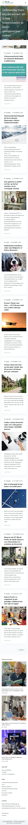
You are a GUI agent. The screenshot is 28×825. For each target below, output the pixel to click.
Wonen (7, 242)
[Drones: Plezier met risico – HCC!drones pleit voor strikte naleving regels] (14, 322)
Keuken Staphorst (7, 786)
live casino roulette (7, 793)
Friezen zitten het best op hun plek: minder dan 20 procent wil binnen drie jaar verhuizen (13, 368)
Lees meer (8, 104)
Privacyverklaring (6, 770)
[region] (14, 22)
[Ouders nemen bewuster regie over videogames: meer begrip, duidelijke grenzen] (14, 441)
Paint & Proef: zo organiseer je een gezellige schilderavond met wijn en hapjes (13, 600)
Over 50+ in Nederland (8, 774)
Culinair (8, 593)
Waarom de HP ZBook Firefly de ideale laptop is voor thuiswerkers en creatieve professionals (14, 540)
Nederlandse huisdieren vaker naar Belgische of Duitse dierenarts (13, 248)
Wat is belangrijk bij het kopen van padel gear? (13, 485)
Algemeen (8, 53)
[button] (14, 22)
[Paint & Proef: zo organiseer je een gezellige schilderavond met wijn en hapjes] (14, 616)
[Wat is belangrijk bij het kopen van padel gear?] (14, 498)
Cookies (4, 772)
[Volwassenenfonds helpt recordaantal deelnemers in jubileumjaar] (14, 73)
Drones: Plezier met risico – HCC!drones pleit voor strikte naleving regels (14, 306)
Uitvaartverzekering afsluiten (10, 782)
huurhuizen (4, 795)
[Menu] (25, 2)
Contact (4, 815)
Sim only (4, 790)
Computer (8, 419)
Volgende (20, 649)
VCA (3, 784)
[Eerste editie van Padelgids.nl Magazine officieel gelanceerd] (14, 742)
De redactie (5, 813)
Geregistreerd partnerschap (9, 788)
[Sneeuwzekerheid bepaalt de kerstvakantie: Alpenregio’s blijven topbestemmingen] (14, 134)
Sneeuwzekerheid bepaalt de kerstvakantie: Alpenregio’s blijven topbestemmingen (14, 119)
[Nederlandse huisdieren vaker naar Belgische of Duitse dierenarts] (14, 262)
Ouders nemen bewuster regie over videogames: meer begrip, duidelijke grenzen (13, 425)
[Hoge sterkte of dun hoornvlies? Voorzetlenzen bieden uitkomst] (14, 708)
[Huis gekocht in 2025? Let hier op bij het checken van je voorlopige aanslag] (14, 200)
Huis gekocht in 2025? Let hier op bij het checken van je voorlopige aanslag (13, 185)
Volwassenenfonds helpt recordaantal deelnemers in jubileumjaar (13, 58)
